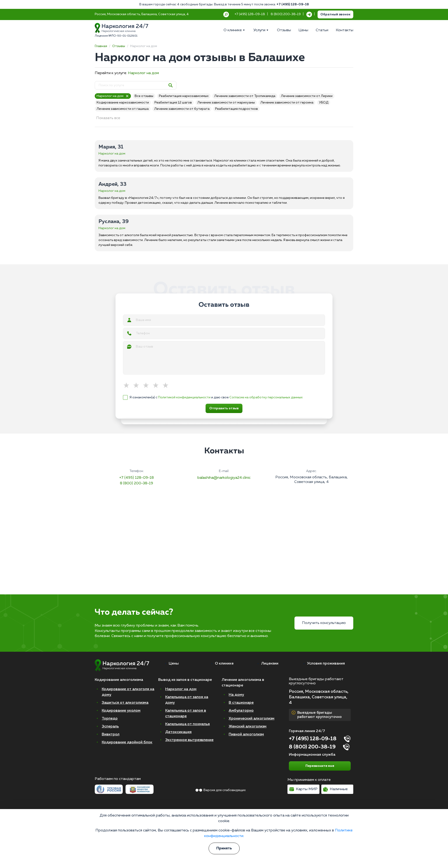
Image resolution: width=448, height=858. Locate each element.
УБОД (323, 102)
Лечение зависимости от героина (286, 102)
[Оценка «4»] (157, 385)
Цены (174, 663)
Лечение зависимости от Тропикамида (244, 96)
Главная (101, 46)
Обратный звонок (335, 14)
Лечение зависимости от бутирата (182, 108)
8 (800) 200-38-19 (136, 483)
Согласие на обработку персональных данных (266, 397)
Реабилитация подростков (236, 108)
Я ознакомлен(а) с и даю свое (216, 397)
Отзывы (118, 46)
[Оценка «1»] (128, 385)
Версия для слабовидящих (224, 790)
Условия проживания (326, 663)
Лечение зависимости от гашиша (123, 108)
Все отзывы (144, 96)
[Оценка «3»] (147, 385)
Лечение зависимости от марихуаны (226, 102)
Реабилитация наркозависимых (184, 96)
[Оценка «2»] (138, 385)
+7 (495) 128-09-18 (292, 4)
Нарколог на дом (143, 73)
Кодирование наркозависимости (123, 102)
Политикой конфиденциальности (184, 397)
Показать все (108, 118)
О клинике (224, 663)
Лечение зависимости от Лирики (306, 96)
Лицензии (269, 663)
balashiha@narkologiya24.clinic (224, 478)
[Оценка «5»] (167, 385)
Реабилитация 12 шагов (173, 102)
